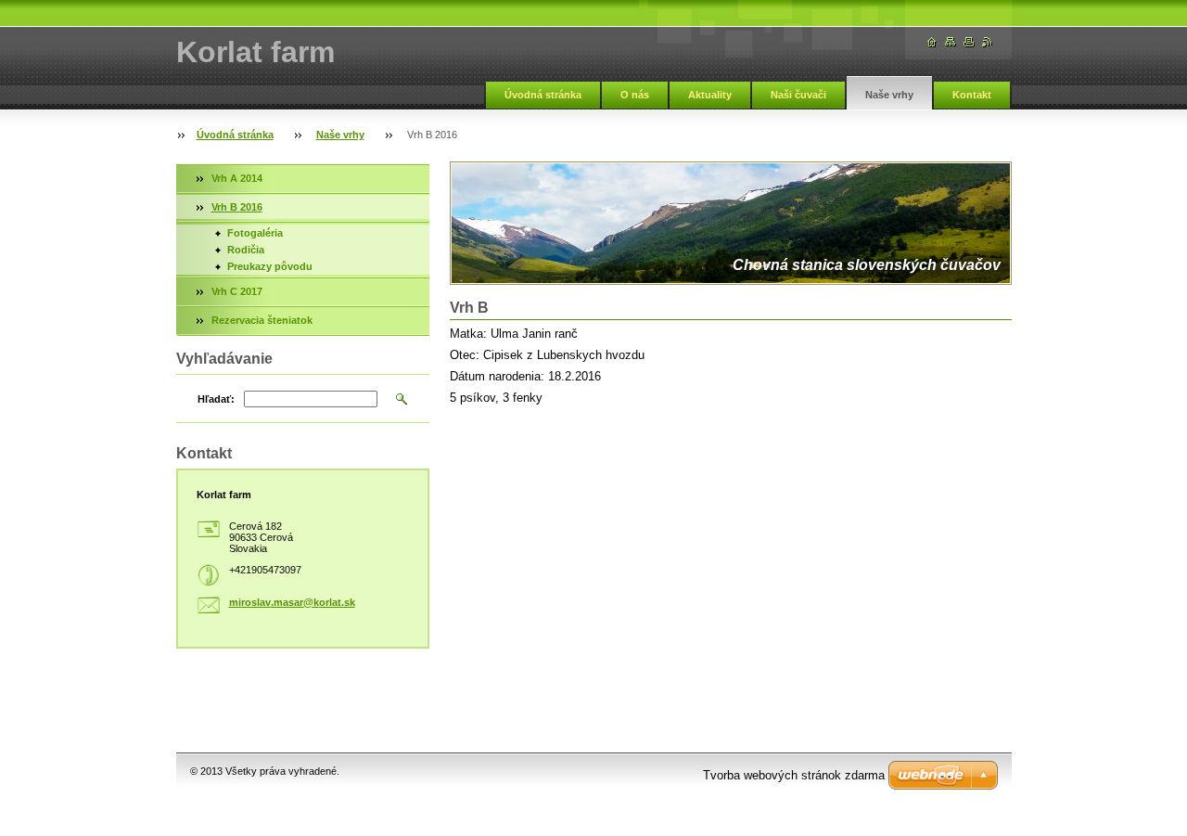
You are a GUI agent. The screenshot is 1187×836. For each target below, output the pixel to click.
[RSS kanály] (987, 42)
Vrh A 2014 (236, 178)
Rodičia (245, 249)
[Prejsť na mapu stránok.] (950, 42)
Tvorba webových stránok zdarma (794, 775)
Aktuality (710, 94)
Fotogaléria (255, 232)
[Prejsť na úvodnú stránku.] (932, 42)
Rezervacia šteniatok (262, 320)
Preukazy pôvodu (270, 266)
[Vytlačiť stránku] (969, 42)
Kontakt (971, 94)
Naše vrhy (889, 94)
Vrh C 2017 (236, 291)
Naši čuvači (798, 94)
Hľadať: (216, 399)
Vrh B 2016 (236, 206)
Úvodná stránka (542, 94)
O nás (634, 94)
